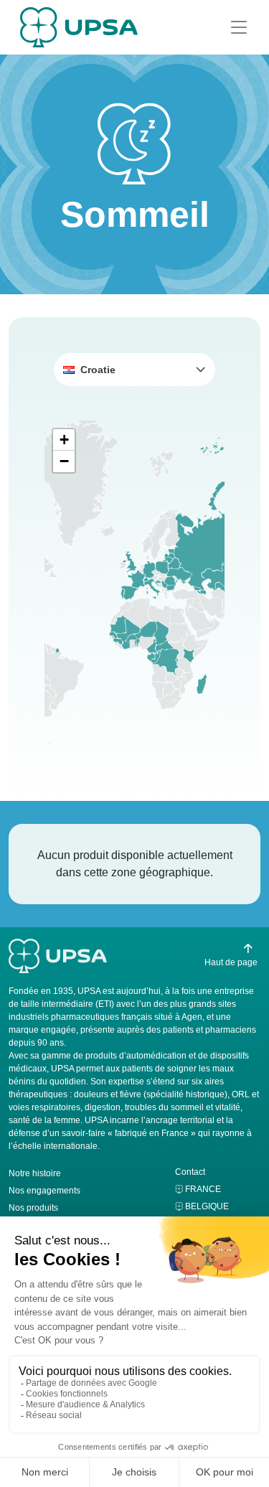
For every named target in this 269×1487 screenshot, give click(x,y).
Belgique (207, 1206)
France (203, 1189)
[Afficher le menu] (238, 27)
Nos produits (33, 1208)
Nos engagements (44, 1191)
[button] (135, 369)
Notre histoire (35, 1173)
